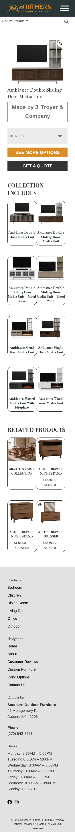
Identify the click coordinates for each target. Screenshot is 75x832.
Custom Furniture (21, 669)
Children (14, 595)
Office (12, 618)
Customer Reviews (22, 662)
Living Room (17, 611)
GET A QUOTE (38, 165)
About (12, 654)
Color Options (18, 677)
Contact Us (16, 685)
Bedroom (14, 587)
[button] (60, 43)
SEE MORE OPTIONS (37, 152)
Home (12, 646)
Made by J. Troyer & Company (37, 111)
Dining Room (17, 603)
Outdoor (14, 626)
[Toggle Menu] (64, 8)
